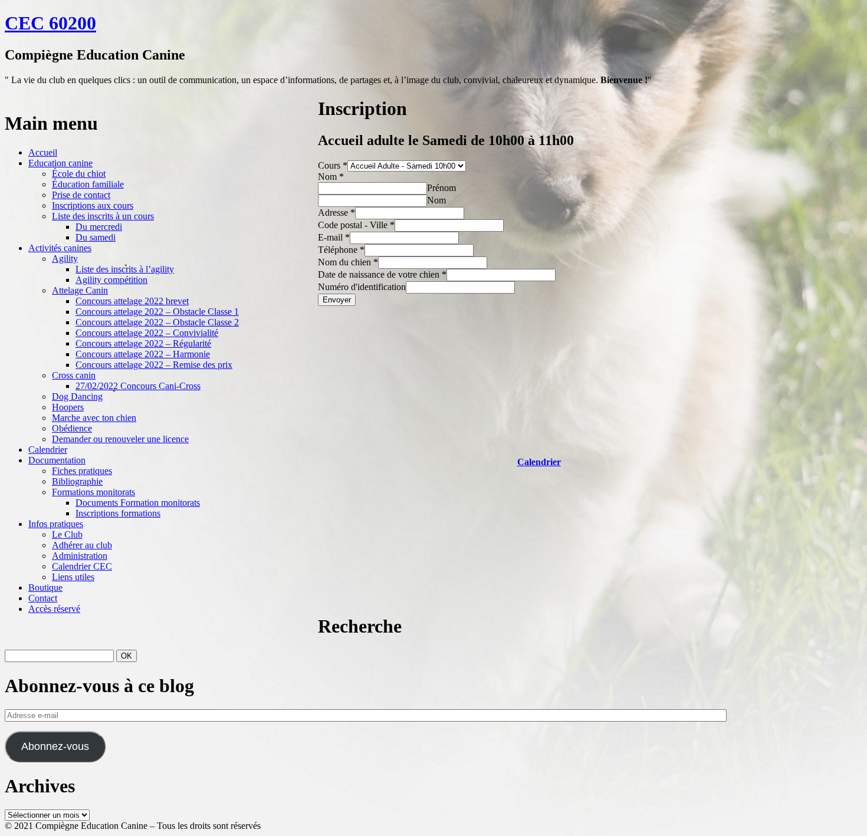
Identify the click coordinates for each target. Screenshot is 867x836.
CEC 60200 (50, 23)
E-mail (334, 237)
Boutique (45, 587)
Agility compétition (111, 280)
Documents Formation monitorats (137, 503)
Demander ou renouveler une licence (120, 439)
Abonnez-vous (55, 746)
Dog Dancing (77, 396)
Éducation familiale (88, 184)
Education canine (60, 163)
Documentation (57, 460)
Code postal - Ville (356, 225)
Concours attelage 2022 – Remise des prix (153, 365)
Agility (65, 259)
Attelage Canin (80, 290)
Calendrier (47, 450)
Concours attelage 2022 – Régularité (143, 343)
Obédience (72, 428)
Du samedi (95, 237)
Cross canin (74, 375)
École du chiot (79, 174)
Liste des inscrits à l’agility (124, 269)
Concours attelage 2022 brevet (132, 301)
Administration (79, 556)
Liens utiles (73, 577)
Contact (42, 598)
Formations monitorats (93, 492)
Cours (332, 165)
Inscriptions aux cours (92, 205)
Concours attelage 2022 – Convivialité (146, 333)
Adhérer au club (82, 545)
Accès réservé (54, 609)
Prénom (441, 188)
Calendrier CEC (82, 566)
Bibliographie (77, 481)
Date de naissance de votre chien (382, 274)
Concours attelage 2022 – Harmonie (142, 354)
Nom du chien (348, 262)
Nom (331, 177)
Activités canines (59, 248)
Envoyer (337, 299)
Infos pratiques (55, 524)
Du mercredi (98, 227)
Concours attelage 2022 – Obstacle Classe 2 (157, 322)
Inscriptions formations (117, 513)
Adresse (336, 213)
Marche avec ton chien (94, 418)
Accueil (42, 152)
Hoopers (68, 407)
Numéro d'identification (362, 287)
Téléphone (341, 250)
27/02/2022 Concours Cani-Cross (138, 386)
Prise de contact (81, 195)
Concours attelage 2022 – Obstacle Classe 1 (157, 312)
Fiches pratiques (82, 471)
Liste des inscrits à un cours (103, 216)
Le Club (67, 534)
